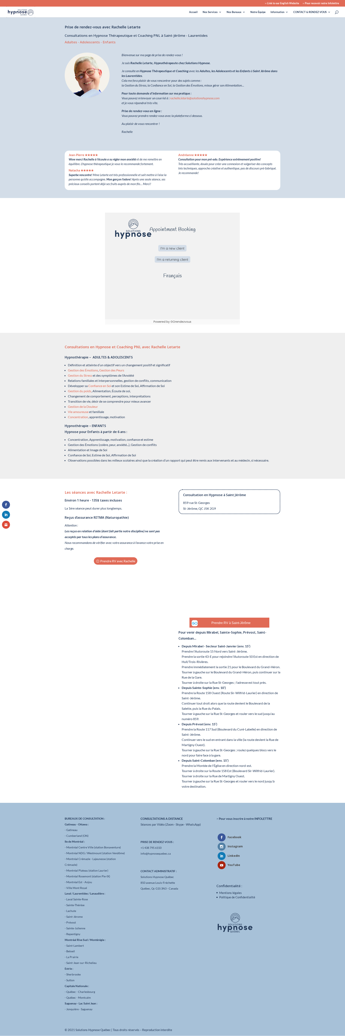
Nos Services (210, 12)
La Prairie (72, 957)
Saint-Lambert (75, 945)
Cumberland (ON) (77, 835)
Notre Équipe (258, 12)
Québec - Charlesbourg (80, 991)
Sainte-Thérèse (75, 905)
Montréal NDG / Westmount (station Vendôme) (95, 853)
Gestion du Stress (80, 375)
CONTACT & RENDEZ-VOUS (310, 12)
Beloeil (70, 951)
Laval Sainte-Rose (77, 899)
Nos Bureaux (234, 12)
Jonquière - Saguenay (79, 1009)
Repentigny (73, 934)
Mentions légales (230, 893)
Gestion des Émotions (83, 370)
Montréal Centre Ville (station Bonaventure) (93, 847)
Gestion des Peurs (111, 370)
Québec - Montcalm (78, 997)
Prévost (71, 922)
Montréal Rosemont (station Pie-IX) (88, 876)
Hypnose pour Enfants (82, 432)
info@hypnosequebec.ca (156, 853)
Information (277, 12)
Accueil (193, 12)
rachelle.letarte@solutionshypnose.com (195, 98)
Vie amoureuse (78, 412)
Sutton (70, 980)
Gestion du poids (79, 391)
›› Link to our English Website (282, 3)
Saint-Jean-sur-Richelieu (81, 962)
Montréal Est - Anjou (79, 882)
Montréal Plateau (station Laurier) (87, 870)
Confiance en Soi (99, 386)
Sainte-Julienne (75, 928)
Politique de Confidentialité (237, 897)
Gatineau (71, 830)
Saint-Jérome (74, 916)
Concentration (78, 417)
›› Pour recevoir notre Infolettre (321, 3)
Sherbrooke (73, 974)
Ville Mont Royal (76, 888)
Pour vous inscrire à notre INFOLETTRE (245, 818)
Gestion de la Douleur (83, 406)
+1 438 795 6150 (151, 847)
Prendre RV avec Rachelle (117, 561)
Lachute (71, 911)
